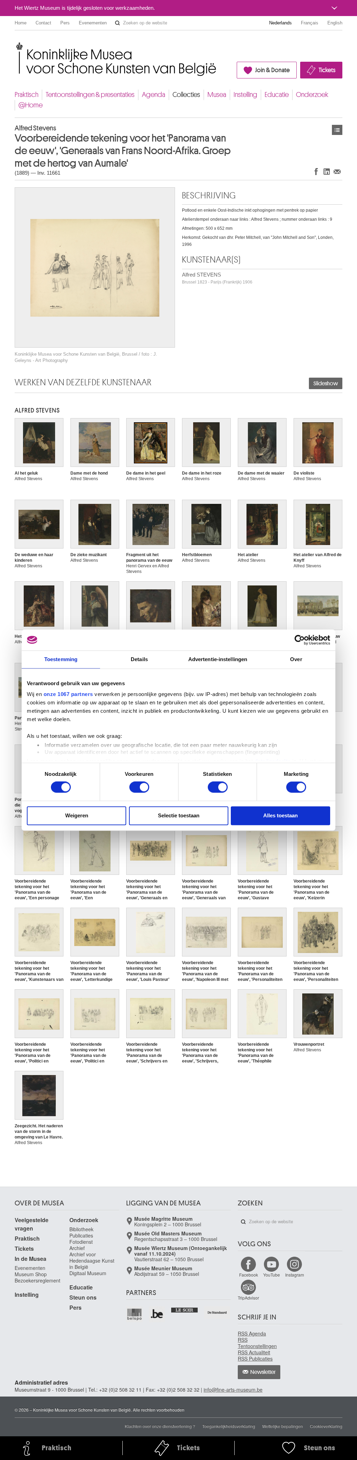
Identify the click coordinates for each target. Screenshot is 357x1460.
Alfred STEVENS (217, 278)
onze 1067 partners (68, 694)
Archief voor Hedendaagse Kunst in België (91, 1260)
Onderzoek (312, 94)
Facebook (248, 1275)
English (334, 22)
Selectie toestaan (178, 815)
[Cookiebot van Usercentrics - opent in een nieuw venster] (299, 640)
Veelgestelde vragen (31, 1224)
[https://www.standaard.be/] (217, 1313)
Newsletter (263, 1372)
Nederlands (280, 22)
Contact (43, 22)
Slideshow (325, 383)
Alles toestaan (280, 815)
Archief (77, 1248)
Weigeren (76, 815)
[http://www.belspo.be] (134, 1314)
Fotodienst (81, 1242)
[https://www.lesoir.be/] (184, 1309)
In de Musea (30, 1259)
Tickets (327, 70)
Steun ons (83, 1297)
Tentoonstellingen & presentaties (90, 94)
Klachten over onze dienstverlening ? (160, 1426)
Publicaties (81, 1235)
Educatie (277, 94)
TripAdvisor (248, 1298)
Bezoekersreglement (37, 1280)
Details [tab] (139, 659)
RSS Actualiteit (254, 1352)
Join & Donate (272, 70)
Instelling (245, 94)
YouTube (271, 1275)
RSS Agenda (252, 1333)
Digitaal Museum (87, 1273)
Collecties (186, 94)
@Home (30, 105)
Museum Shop (31, 1274)
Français (309, 22)
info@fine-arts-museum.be (233, 1389)
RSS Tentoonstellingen (257, 1343)
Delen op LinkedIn (326, 171)
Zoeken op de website (117, 23)
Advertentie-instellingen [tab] (217, 659)
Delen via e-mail (337, 171)
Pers (65, 22)
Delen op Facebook (316, 171)
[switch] (139, 787)
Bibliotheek (81, 1229)
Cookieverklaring (326, 1426)
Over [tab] (296, 659)
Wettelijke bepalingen (282, 1426)
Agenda (153, 94)
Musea (216, 94)
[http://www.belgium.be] (157, 1314)
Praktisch (26, 94)
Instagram (294, 1275)
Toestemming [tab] (60, 659)
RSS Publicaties (255, 1358)
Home (20, 22)
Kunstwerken (337, 130)
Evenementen (93, 22)
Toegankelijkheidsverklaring (228, 1426)
